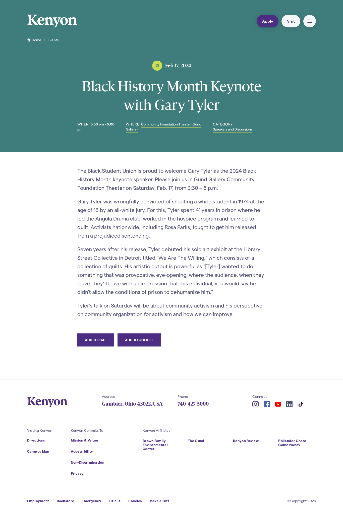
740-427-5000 (193, 404)
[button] (309, 21)
